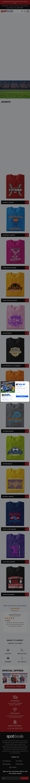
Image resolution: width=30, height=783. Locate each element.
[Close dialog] (28, 382)
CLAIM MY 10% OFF (22, 396)
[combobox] (17, 394)
